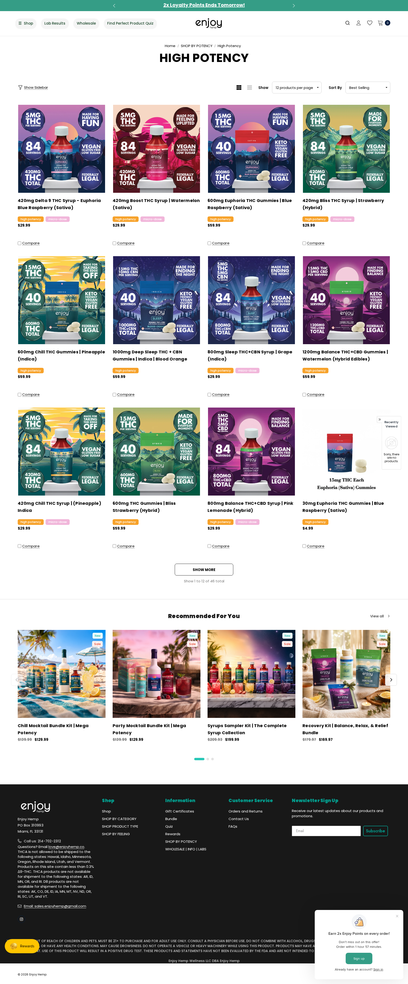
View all (377, 616)
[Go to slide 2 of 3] (208, 759)
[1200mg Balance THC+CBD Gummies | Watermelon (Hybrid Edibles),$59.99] (346, 300)
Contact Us (239, 818)
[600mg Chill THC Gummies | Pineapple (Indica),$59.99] (62, 300)
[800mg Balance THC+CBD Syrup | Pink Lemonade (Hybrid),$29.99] (251, 452)
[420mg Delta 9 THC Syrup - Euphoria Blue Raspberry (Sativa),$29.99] (62, 149)
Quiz (169, 826)
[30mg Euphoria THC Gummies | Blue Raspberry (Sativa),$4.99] (346, 452)
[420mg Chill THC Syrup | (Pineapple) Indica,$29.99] (62, 452)
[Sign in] (358, 23)
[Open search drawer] (347, 23)
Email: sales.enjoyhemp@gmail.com (55, 906)
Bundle (171, 818)
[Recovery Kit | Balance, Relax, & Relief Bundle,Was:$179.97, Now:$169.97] (346, 674)
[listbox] (367, 87)
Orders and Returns (246, 811)
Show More (204, 569)
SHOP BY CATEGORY (119, 818)
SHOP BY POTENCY (181, 841)
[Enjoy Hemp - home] (209, 23)
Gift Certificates (179, 811)
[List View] (249, 87)
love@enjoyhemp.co (66, 846)
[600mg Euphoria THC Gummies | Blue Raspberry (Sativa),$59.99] (251, 149)
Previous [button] (115, 6)
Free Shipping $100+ (204, 5)
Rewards (172, 833)
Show (263, 87)
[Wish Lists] (369, 23)
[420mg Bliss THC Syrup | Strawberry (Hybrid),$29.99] (346, 149)
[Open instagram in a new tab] (21, 919)
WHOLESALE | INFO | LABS (185, 849)
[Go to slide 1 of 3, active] (199, 759)
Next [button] (293, 6)
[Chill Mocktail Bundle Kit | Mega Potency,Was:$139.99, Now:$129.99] (62, 674)
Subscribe (375, 831)
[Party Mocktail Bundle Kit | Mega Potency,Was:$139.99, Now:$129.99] (156, 674)
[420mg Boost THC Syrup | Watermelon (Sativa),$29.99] (156, 149)
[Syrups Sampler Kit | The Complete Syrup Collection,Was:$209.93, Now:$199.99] (251, 674)
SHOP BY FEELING (116, 833)
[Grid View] (239, 87)
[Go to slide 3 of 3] (212, 759)
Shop (106, 811)
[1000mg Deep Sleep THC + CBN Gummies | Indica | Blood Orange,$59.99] (156, 300)
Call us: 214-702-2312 (42, 841)
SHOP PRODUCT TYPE (120, 826)
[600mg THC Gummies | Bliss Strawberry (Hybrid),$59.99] (156, 452)
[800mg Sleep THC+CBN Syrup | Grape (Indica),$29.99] (251, 300)
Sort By (335, 87)
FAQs (233, 826)
